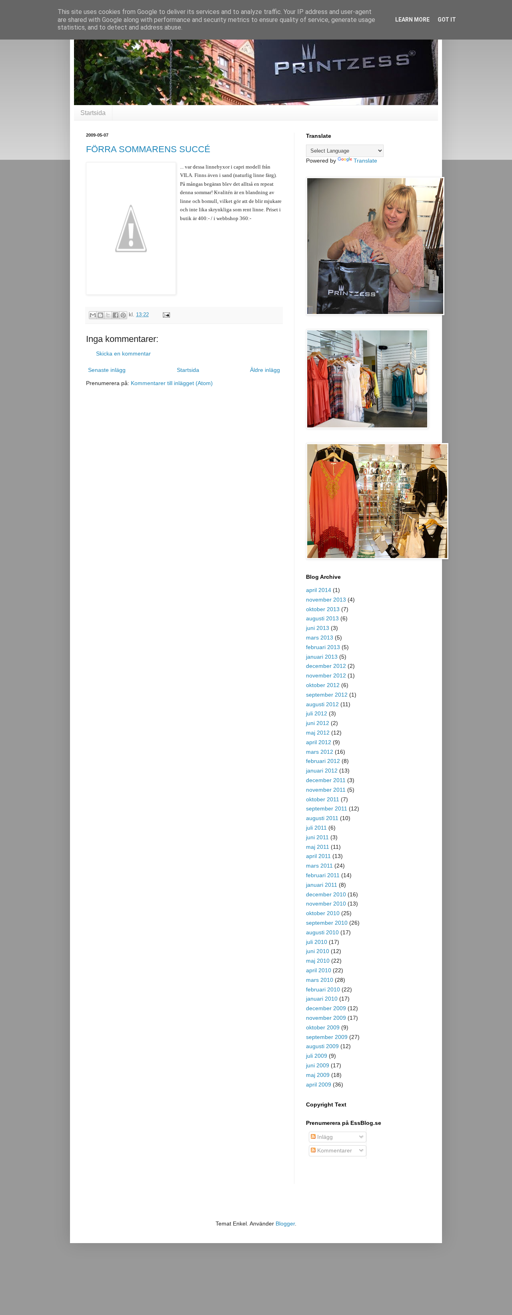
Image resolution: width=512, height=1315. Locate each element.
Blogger (285, 1223)
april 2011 (318, 856)
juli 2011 (316, 827)
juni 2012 (317, 723)
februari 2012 (323, 761)
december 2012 (326, 666)
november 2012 (326, 675)
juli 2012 (316, 713)
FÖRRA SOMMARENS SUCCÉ (148, 149)
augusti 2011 (322, 818)
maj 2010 (318, 960)
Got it (447, 19)
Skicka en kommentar (123, 353)
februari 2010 (323, 989)
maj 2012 (318, 732)
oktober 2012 (323, 685)
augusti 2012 (322, 704)
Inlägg (324, 1137)
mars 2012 (319, 752)
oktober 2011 (322, 799)
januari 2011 (321, 885)
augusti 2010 (322, 932)
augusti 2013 (322, 618)
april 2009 (318, 1084)
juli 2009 (316, 1056)
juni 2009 (317, 1065)
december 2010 (326, 894)
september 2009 (327, 1037)
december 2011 (326, 780)
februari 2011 (323, 875)
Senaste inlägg (107, 370)
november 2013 (326, 599)
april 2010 (318, 970)
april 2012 (318, 742)
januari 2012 (322, 770)
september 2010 (327, 923)
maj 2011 (317, 847)
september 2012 (327, 694)
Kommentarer (334, 1150)
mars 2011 (319, 865)
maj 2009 (318, 1075)
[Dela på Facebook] (116, 315)
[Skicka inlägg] (165, 315)
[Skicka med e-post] (93, 315)
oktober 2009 (323, 1027)
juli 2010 (316, 942)
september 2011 (326, 808)
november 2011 (326, 790)
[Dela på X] (108, 315)
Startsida (93, 112)
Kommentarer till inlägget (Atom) (172, 383)
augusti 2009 (322, 1046)
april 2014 (318, 590)
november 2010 (326, 903)
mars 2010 (319, 980)
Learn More (412, 19)
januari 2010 (322, 998)
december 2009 (326, 1008)
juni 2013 (317, 628)
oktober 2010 (323, 913)
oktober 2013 (323, 609)
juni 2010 (317, 951)
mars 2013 (319, 637)
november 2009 (326, 1018)
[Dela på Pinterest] (123, 315)
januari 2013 (322, 657)
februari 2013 (323, 647)
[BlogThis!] (100, 315)
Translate (365, 160)
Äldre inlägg (265, 370)
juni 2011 (317, 837)
